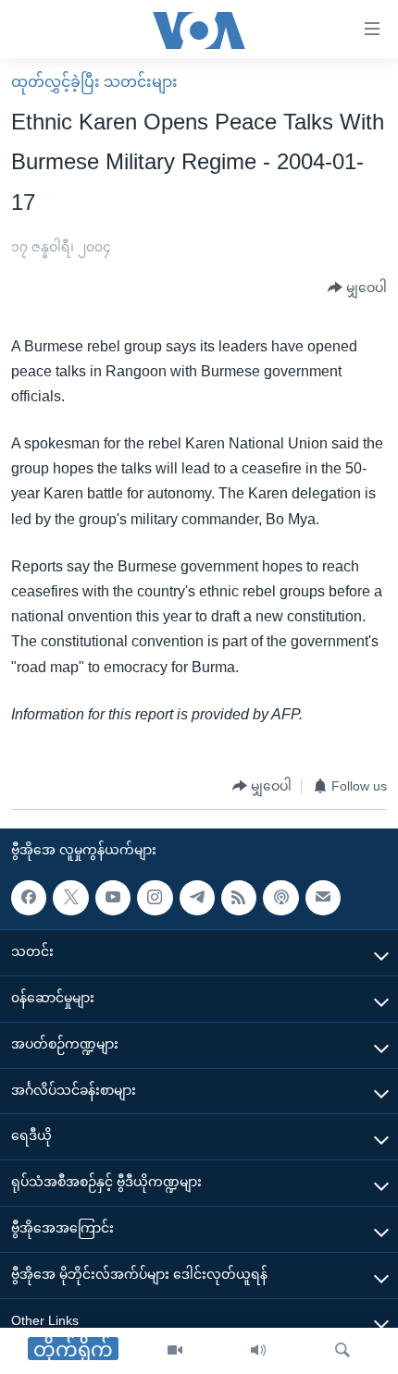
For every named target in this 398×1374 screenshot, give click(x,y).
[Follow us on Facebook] (28, 897)
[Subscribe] (323, 897)
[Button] (357, 288)
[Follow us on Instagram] (154, 897)
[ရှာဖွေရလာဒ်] (342, 1351)
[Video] (175, 1351)
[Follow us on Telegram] (197, 897)
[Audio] (258, 1351)
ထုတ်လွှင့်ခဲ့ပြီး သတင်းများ (94, 82)
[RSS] (238, 897)
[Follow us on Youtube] (113, 897)
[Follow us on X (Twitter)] (70, 897)
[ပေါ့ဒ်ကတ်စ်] (280, 897)
